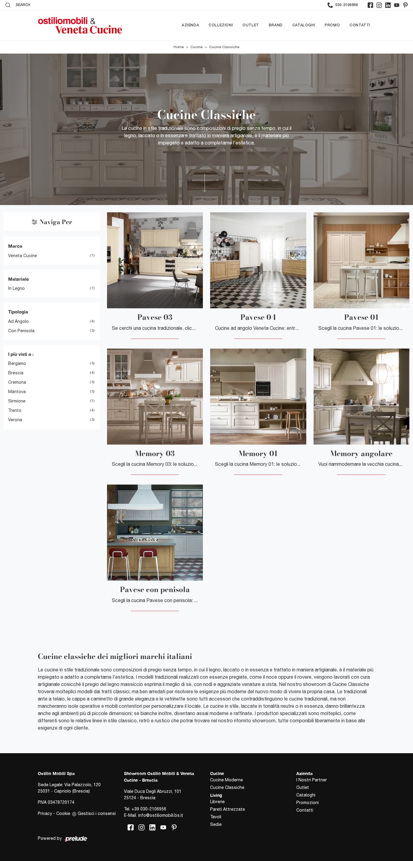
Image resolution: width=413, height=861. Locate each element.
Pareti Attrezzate (227, 809)
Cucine (196, 47)
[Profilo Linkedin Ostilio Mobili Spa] (388, 5)
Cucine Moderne (226, 779)
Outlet (250, 25)
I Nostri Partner (311, 779)
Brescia (15, 372)
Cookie (63, 813)
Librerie (217, 801)
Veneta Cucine (22, 255)
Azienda (190, 25)
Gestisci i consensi (97, 813)
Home (179, 47)
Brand (276, 25)
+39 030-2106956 (149, 808)
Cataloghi (303, 25)
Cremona (17, 382)
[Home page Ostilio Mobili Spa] (80, 25)
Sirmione (16, 401)
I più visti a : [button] (21, 354)
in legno (16, 288)
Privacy (45, 813)
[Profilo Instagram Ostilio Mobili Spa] (379, 5)
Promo (332, 25)
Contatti (360, 25)
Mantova (17, 391)
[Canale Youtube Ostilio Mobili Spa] (397, 5)
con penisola (21, 330)
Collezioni (221, 25)
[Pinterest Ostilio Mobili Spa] (405, 5)
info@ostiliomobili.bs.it (160, 815)
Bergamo (17, 363)
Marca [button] (15, 246)
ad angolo (18, 321)
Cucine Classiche (224, 47)
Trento (14, 410)
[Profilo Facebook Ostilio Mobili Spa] (370, 5)
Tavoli (215, 816)
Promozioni (307, 802)
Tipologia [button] (18, 311)
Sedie (216, 824)
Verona (15, 419)
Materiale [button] (18, 279)
